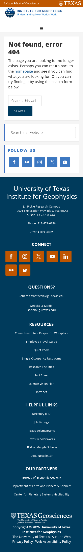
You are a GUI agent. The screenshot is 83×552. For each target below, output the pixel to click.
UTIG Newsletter (42, 456)
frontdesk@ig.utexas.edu (47, 296)
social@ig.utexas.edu (41, 310)
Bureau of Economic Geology (41, 477)
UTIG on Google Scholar (41, 447)
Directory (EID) (41, 414)
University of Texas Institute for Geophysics (41, 192)
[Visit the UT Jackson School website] (41, 522)
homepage (24, 71)
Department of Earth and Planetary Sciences (42, 486)
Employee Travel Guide (41, 341)
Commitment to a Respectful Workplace (41, 333)
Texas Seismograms (41, 430)
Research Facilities (41, 367)
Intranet (41, 392)
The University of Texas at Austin (36, 537)
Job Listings (41, 422)
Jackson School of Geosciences (21, 3)
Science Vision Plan (41, 384)
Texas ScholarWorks (41, 439)
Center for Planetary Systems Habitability (41, 494)
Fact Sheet (42, 375)
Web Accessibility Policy (53, 541)
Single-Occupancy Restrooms (41, 358)
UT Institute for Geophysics (34, 15)
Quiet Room (42, 350)
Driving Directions (41, 232)
